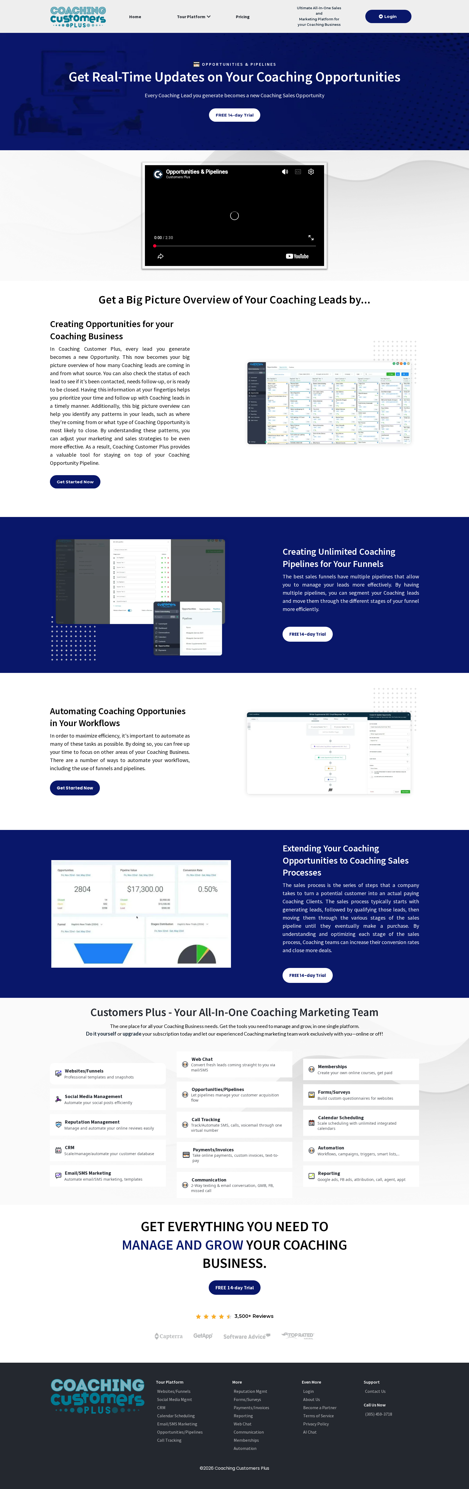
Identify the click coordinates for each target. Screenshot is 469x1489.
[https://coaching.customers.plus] (78, 16)
